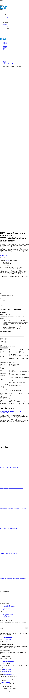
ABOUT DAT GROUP (8, 614)
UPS (4, 609)
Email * (1, 341)
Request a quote (3, 255)
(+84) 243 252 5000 (7, 669)
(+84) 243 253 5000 (6, 671)
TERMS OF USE (4, 682)
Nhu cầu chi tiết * (4, 345)
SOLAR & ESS (6, 608)
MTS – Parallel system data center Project (9, 528)
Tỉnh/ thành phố (3, 342)
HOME (4, 61)
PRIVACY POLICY (13, 682)
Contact (4, 49)
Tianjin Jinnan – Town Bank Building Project (10, 467)
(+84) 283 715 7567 (7, 637)
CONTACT (5, 618)
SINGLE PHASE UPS (8, 63)
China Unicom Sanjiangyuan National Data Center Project (13, 508)
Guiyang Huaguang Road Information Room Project (11, 488)
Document (5, 46)
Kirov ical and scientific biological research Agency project (13, 578)
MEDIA (5, 615)
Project (4, 44)
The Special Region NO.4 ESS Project (8, 553)
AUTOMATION (6, 605)
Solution (5, 47)
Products (5, 43)
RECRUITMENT (7, 616)
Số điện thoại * (3, 338)
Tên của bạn (2, 335)
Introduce (5, 42)
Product (4, 62)
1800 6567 (5, 24)
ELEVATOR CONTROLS (9, 606)
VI (7, 27)
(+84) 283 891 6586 (6, 639)
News (4, 48)
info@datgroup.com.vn (8, 17)
